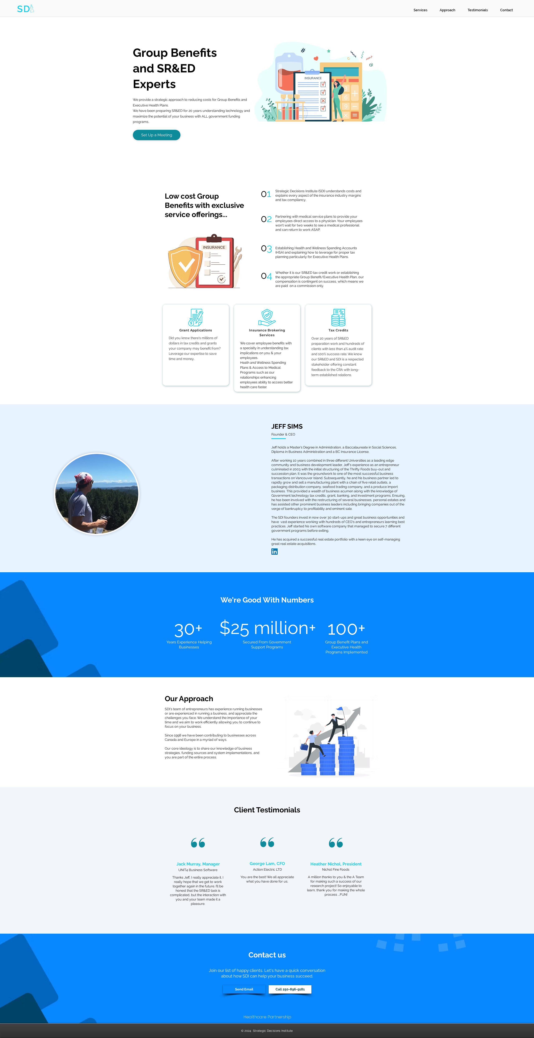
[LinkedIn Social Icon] (274, 551)
